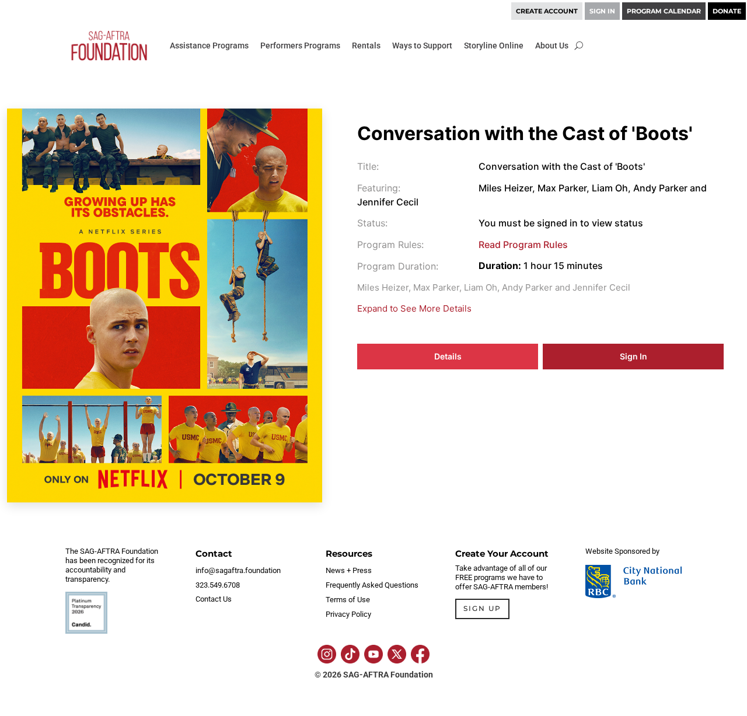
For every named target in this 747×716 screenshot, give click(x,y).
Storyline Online (493, 45)
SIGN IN (602, 11)
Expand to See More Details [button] (414, 308)
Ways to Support (422, 45)
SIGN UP (482, 608)
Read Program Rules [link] (523, 244)
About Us (551, 45)
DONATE (727, 11)
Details (448, 356)
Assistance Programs (209, 45)
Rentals (366, 45)
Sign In (633, 356)
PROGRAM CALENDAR (664, 11)
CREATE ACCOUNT (547, 11)
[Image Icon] (326, 654)
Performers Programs (300, 45)
